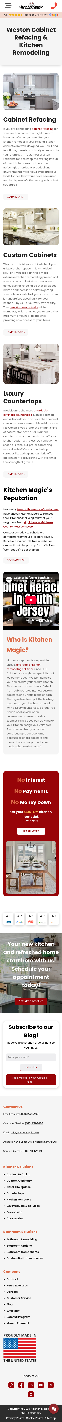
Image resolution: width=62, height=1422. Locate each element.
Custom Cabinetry (19, 1181)
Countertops (15, 1193)
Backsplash (14, 1212)
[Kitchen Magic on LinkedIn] (31, 1385)
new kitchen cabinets (24, 307)
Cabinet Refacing (18, 1174)
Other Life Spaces (19, 1187)
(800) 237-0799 (34, 1123)
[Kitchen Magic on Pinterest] (11, 1385)
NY (36, 1151)
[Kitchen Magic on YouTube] (41, 1385)
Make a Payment (18, 1323)
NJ (31, 1151)
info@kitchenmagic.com (25, 1132)
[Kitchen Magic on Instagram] (31, 1394)
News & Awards (17, 1285)
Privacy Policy (15, 1418)
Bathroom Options (19, 1246)
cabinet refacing (42, 129)
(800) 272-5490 (30, 1114)
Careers (12, 1292)
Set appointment (31, 1001)
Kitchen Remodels (19, 1199)
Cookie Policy (34, 1418)
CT (22, 1151)
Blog (10, 1304)
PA (40, 1151)
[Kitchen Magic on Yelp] (51, 1385)
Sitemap (50, 1418)
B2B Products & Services (23, 1206)
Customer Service (19, 1298)
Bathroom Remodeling (22, 1239)
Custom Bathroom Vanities (25, 1258)
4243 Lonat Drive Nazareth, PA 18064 (35, 1142)
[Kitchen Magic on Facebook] (21, 1385)
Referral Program (18, 1317)
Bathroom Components (23, 1252)
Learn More (31, 831)
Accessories (15, 1218)
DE (26, 1151)
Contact (12, 1279)
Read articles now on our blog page (32, 1079)
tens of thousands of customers (38, 509)
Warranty (13, 1311)
